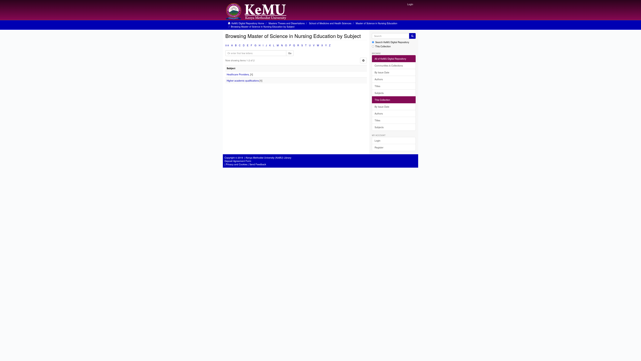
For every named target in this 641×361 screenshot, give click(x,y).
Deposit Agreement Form (238, 161)
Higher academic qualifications (243, 80)
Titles (377, 86)
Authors (379, 79)
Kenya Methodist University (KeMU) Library (268, 157)
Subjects (379, 93)
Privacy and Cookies (236, 164)
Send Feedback (257, 164)
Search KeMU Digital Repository (392, 42)
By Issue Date (382, 72)
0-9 (227, 45)
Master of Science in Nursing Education (376, 23)
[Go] (412, 36)
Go (289, 53)
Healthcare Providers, (238, 74)
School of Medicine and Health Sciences (330, 23)
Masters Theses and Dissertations (287, 23)
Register (379, 147)
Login (377, 140)
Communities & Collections (389, 65)
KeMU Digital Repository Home (248, 23)
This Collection (383, 46)
